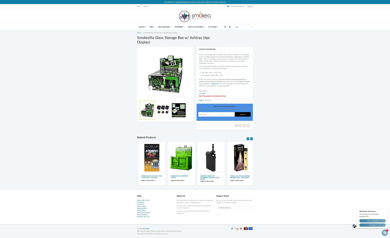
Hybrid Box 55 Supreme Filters (178, 176)
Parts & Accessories (195, 27)
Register (146, 6)
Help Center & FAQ (143, 200)
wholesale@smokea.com (236, 6)
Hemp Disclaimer (142, 214)
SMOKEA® (146, 228)
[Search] (251, 27)
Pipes (151, 27)
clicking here (215, 84)
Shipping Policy (142, 208)
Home (139, 33)
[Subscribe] (250, 207)
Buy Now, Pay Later (143, 216)
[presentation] (248, 138)
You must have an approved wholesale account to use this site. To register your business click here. (195, 2)
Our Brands (140, 202)
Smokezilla (202, 93)
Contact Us (140, 204)
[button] (385, 233)
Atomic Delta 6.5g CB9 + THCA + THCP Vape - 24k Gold (150, 176)
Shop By (142, 27)
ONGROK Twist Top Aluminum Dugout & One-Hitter (209, 177)
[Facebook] (218, 214)
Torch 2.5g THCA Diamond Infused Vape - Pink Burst (239, 176)
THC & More (212, 27)
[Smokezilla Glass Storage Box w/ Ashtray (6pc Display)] (165, 74)
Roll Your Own (164, 27)
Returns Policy (141, 206)
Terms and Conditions (144, 212)
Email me (242, 114)
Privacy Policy (141, 210)
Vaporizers (179, 27)
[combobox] (243, 27)
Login (138, 6)
